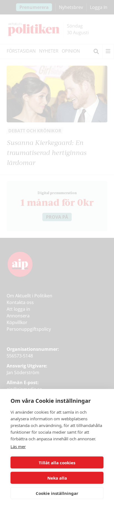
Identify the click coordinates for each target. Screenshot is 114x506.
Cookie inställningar (57, 493)
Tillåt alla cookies (57, 462)
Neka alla (57, 478)
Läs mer (18, 446)
